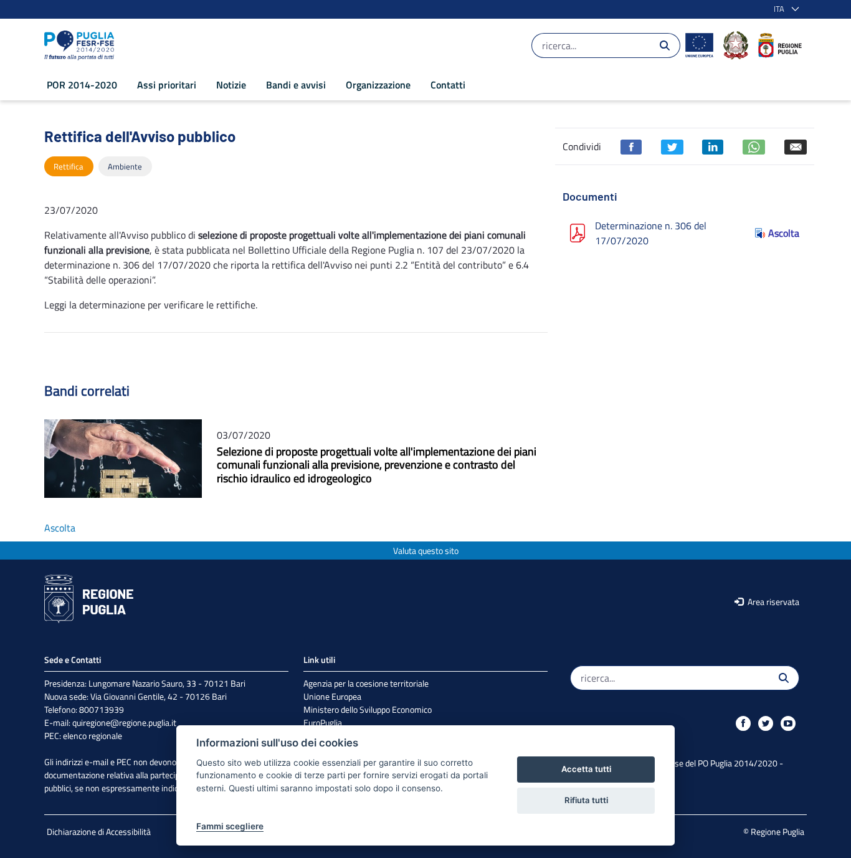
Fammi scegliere (230, 826)
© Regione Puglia (773, 831)
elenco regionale (92, 735)
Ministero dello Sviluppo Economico (367, 709)
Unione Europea (332, 696)
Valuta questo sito (426, 550)
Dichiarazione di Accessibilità (99, 831)
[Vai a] (81, 45)
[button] (784, 9)
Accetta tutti (586, 769)
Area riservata (772, 601)
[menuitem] (82, 84)
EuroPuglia (322, 722)
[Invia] (665, 45)
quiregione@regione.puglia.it (124, 722)
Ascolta (783, 233)
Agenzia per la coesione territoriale (366, 683)
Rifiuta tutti (586, 800)
